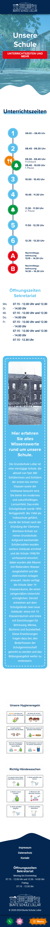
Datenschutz (25, 852)
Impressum (25, 847)
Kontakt (25, 857)
